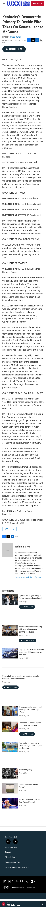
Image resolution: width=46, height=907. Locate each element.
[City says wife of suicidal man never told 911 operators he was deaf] (10, 653)
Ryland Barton (15, 37)
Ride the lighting (25, 769)
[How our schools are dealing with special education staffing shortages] (10, 630)
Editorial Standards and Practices (17, 867)
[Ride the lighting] (10, 773)
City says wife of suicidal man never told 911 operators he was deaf (31, 652)
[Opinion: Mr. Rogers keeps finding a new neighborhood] (10, 599)
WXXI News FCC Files (12, 862)
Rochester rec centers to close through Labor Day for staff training (30, 745)
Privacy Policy (10, 857)
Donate (38, 3)
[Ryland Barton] (7, 550)
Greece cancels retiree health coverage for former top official (31, 709)
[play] (3, 904)
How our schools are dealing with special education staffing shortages (30, 629)
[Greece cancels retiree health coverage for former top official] (10, 711)
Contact (8, 852)
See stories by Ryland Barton (28, 577)
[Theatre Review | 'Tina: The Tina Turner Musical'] (10, 803)
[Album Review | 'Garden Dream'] (10, 788)
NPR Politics (9, 529)
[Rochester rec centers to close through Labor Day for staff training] (10, 747)
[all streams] (43, 904)
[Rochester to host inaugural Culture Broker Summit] (10, 727)
